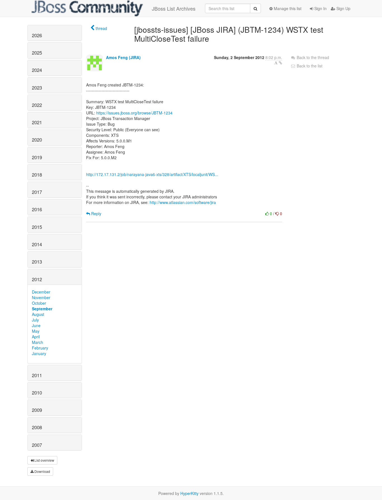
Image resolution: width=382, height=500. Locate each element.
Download (42, 471)
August (38, 314)
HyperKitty (189, 493)
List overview (44, 460)
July (35, 320)
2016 (37, 209)
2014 (37, 244)
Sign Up (342, 8)
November (41, 297)
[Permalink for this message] (280, 62)
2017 (37, 192)
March (37, 342)
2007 (37, 445)
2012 (37, 279)
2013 (37, 261)
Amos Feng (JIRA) (123, 57)
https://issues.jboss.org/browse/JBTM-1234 (134, 113)
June (36, 325)
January (39, 353)
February (40, 348)
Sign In (320, 8)
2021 (37, 122)
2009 (37, 410)
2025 (37, 52)
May (35, 331)
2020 (37, 139)
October (39, 303)
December (41, 292)
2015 (37, 227)
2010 (37, 392)
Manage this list (287, 8)
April (36, 336)
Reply (95, 213)
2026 (37, 35)
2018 (37, 174)
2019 (37, 157)
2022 (37, 105)
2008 (37, 427)
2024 (37, 70)
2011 (37, 375)
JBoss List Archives (173, 8)
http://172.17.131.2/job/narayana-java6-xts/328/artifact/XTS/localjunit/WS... (152, 174)
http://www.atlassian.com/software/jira (183, 202)
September (42, 308)
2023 (37, 87)
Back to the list (309, 66)
